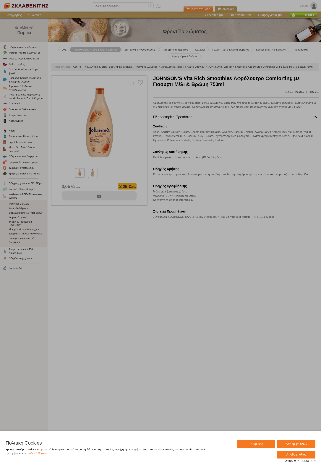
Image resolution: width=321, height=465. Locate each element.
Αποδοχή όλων (296, 454)
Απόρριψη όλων (296, 443)
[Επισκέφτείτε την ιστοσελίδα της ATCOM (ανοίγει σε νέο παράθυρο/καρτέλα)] (300, 461)
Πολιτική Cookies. (37, 453)
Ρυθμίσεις (256, 443)
